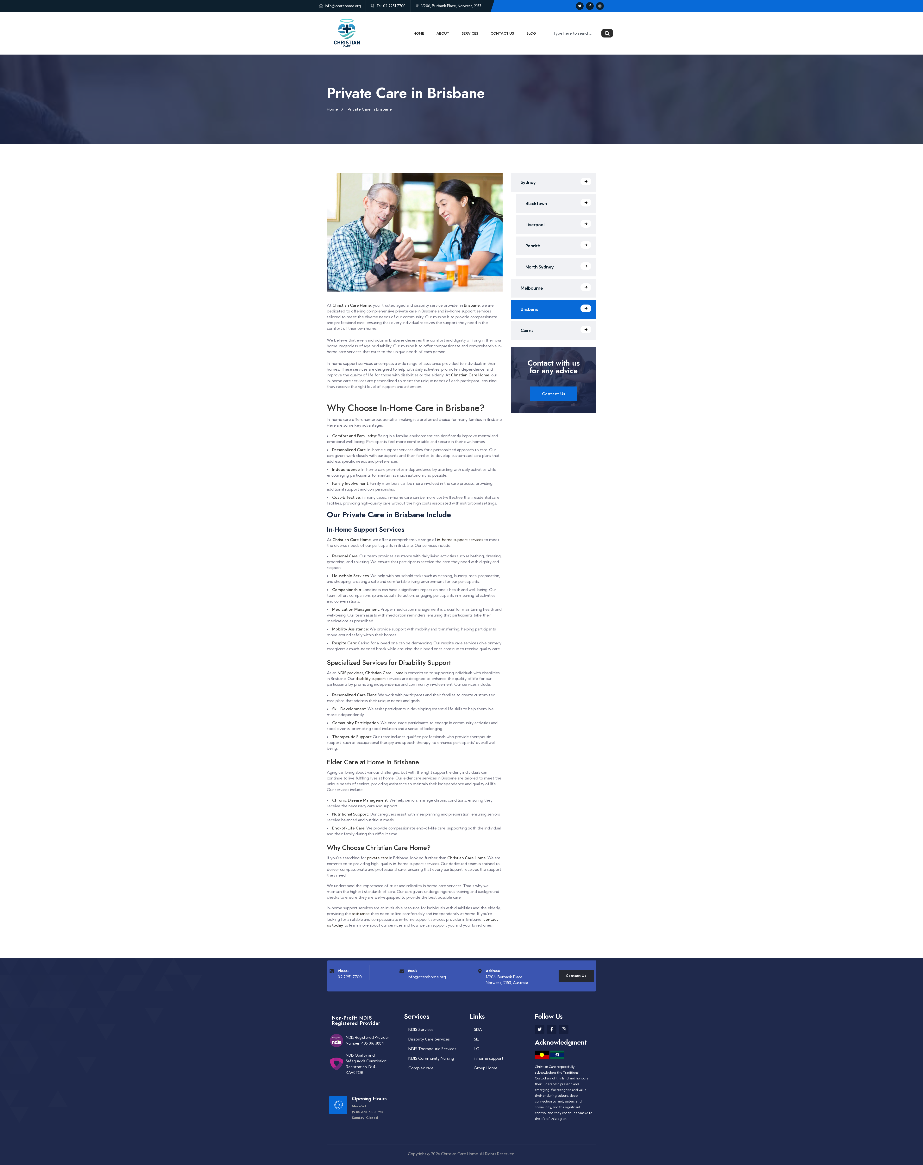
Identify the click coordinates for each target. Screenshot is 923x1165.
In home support (488, 1058)
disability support (370, 678)
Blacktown (536, 203)
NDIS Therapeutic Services (432, 1048)
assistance (361, 913)
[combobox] (576, 33)
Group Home (486, 1067)
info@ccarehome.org (342, 6)
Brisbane (529, 309)
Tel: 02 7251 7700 (390, 6)
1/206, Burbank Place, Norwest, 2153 (450, 6)
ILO (477, 1048)
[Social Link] (580, 6)
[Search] (607, 33)
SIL (476, 1039)
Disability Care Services (429, 1039)
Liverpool (534, 224)
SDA (478, 1029)
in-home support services (460, 539)
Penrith (532, 246)
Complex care (421, 1067)
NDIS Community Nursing (431, 1058)
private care (377, 857)
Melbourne (532, 288)
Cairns (527, 330)
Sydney (528, 182)
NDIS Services (420, 1029)
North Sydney (539, 267)
